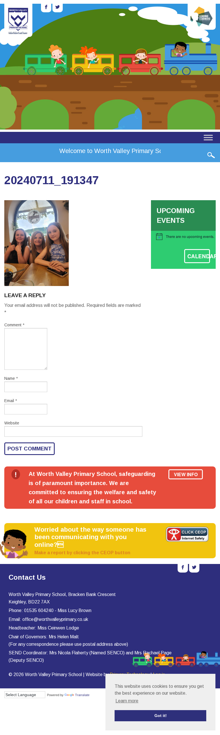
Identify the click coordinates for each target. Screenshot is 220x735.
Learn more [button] (126, 700)
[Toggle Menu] (208, 137)
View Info (186, 474)
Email (10, 400)
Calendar (198, 256)
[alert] (186, 236)
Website (11, 423)
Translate (82, 695)
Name (11, 378)
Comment (14, 325)
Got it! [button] (160, 715)
